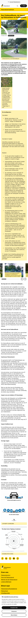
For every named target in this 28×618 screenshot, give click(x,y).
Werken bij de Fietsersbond (9, 579)
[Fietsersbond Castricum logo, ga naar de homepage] (5, 5)
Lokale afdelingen (6, 581)
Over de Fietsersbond (7, 577)
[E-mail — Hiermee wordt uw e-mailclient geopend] (14, 558)
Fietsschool (4, 591)
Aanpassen (14, 611)
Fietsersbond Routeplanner (9, 588)
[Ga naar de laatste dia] (22, 279)
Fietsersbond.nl (5, 575)
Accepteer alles (14, 607)
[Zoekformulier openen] (18, 5)
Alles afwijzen (14, 615)
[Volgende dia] (25, 279)
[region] (14, 606)
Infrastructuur (11, 35)
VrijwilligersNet (5, 593)
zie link (10, 364)
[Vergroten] (25, 39)
